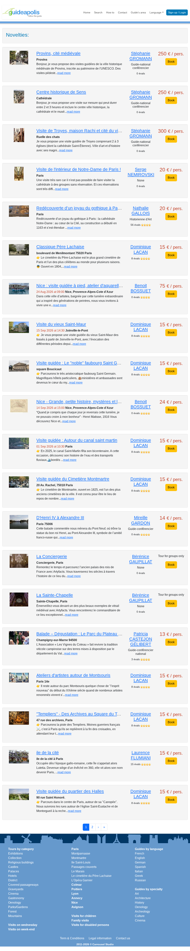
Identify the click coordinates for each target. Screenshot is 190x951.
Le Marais (77, 871)
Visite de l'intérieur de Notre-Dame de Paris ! (78, 169)
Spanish (140, 866)
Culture (140, 916)
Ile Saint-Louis (80, 862)
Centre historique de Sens (61, 92)
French (139, 853)
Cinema (13, 893)
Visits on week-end (21, 929)
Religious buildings (21, 862)
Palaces (13, 871)
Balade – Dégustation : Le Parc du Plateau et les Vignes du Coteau (100, 633)
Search (98, 12)
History (139, 902)
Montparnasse (80, 853)
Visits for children (83, 916)
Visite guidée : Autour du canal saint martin (76, 440)
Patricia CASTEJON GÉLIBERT (140, 639)
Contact (122, 12)
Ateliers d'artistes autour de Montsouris (73, 675)
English (140, 858)
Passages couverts (83, 866)
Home (86, 12)
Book (171, 61)
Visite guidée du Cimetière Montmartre (72, 479)
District (12, 880)
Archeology (142, 911)
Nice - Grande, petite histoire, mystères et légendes (85, 401)
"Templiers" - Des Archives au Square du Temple (82, 714)
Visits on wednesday (22, 924)
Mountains (15, 916)
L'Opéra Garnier (81, 880)
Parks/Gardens (18, 907)
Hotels (12, 875)
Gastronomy (16, 898)
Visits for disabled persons (90, 924)
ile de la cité (47, 752)
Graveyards (15, 889)
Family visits (80, 920)
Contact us (123, 938)
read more (64, 73)
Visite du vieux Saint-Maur (61, 324)
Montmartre (78, 858)
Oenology (14, 902)
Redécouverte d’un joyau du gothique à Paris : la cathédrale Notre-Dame (105, 208)
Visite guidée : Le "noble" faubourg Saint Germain (83, 363)
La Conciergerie (51, 556)
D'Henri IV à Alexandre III (60, 517)
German (140, 862)
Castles (13, 866)
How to (110, 12)
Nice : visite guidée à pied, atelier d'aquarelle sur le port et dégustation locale (109, 285)
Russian (140, 880)
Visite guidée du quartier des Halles (70, 791)
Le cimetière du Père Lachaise (91, 875)
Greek (139, 875)
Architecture (143, 898)
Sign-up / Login (177, 12)
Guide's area (138, 12)
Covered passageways (23, 884)
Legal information (100, 938)
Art (137, 893)
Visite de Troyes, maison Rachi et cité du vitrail (80, 130)
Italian (139, 871)
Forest (12, 911)
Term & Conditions (72, 938)
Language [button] (155, 12)
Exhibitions (15, 853)
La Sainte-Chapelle (54, 595)
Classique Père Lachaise (60, 246)
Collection (15, 858)
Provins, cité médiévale (58, 53)
